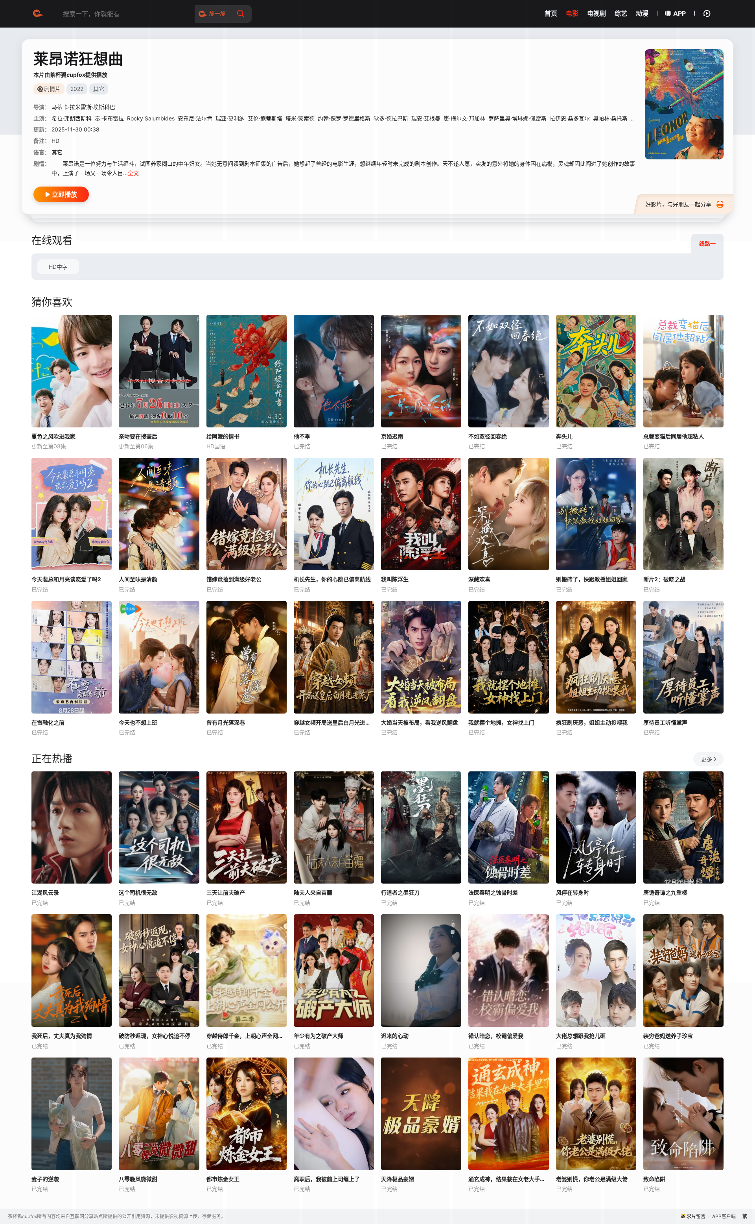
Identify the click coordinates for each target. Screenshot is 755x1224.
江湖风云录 (45, 892)
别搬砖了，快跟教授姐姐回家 (592, 579)
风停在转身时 (572, 892)
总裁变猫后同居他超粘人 (673, 436)
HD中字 (58, 266)
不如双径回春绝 (487, 436)
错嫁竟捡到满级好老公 (233, 579)
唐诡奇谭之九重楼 (665, 892)
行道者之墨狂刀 (400, 892)
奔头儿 (564, 436)
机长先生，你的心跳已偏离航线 (332, 579)
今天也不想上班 (138, 722)
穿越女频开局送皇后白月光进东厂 (334, 722)
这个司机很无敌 (138, 892)
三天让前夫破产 (225, 892)
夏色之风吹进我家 (53, 436)
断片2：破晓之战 (664, 579)
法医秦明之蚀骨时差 (493, 892)
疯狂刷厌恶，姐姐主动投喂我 (592, 722)
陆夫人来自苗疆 (313, 892)
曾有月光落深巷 (225, 722)
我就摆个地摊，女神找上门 (501, 722)
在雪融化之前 (47, 722)
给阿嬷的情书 (222, 436)
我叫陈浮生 (395, 579)
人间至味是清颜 (138, 579)
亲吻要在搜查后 (138, 436)
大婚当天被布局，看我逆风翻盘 (419, 722)
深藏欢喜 (479, 579)
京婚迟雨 (392, 436)
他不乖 (302, 436)
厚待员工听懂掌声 (665, 722)
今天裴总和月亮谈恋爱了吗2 (66, 579)
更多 (706, 759)
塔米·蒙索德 (300, 118)
